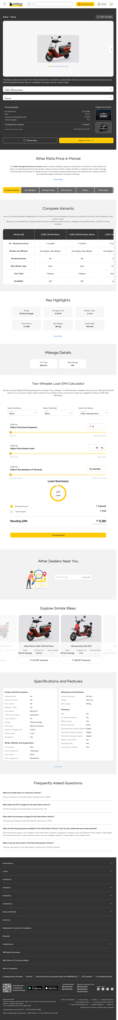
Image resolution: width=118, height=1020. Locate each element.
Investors (6, 919)
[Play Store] (35, 987)
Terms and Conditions (68, 999)
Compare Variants (12, 190)
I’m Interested (58, 535)
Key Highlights (30, 190)
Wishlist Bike (32, 140)
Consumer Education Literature (103, 1001)
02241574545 (82, 991)
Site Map (94, 999)
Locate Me (86, 577)
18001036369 (67, 989)
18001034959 (67, 986)
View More (58, 179)
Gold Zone (7, 879)
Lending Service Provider (12, 976)
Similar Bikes (103, 190)
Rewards (6, 936)
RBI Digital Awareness (11, 952)
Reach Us (110, 1004)
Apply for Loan (84, 140)
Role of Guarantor (10, 968)
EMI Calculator (66, 190)
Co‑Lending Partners (104, 976)
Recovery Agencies (97, 1004)
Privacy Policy (83, 999)
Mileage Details (48, 190)
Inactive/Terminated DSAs (79, 1004)
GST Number (87, 976)
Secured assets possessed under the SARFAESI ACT (57, 976)
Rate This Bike (106, 17)
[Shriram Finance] (16, 4)
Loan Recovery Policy (82, 1001)
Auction (29, 976)
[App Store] (51, 987)
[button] (48, 66)
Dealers (85, 190)
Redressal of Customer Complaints (17, 927)
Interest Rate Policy (107, 999)
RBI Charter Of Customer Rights (16, 960)
